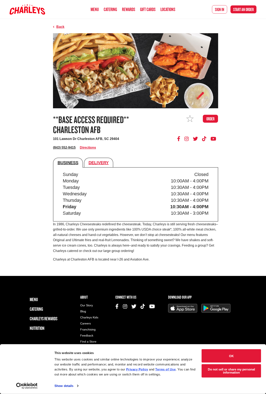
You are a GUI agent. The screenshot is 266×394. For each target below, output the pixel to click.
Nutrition (37, 328)
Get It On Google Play (215, 308)
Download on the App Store (182, 308)
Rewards (128, 9)
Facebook (179, 138)
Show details (63, 386)
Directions (88, 147)
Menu (95, 9)
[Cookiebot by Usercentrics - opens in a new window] (27, 386)
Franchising (88, 329)
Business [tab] (68, 162)
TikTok (204, 138)
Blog (83, 311)
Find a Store (88, 341)
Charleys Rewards (43, 318)
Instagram (186, 138)
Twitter (195, 138)
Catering (110, 9)
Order (243, 9)
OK (231, 356)
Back (60, 27)
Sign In (219, 9)
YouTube (213, 138)
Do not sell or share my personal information (231, 370)
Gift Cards (147, 9)
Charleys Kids (89, 317)
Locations (167, 9)
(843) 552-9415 (64, 147)
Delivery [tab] (99, 162)
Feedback (86, 335)
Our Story (86, 305)
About (84, 297)
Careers (85, 323)
